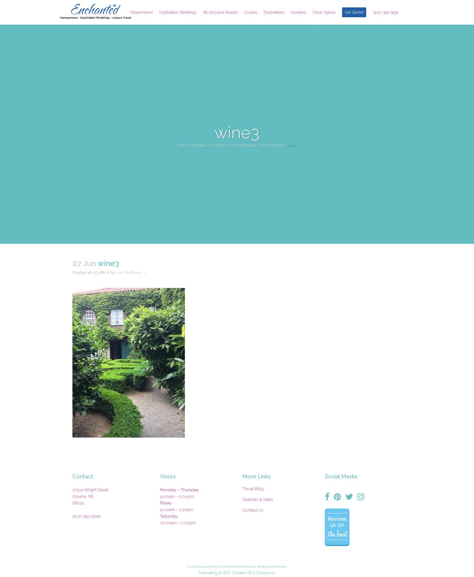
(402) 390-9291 (86, 516)
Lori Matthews (129, 272)
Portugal (198, 145)
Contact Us (252, 510)
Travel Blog (253, 488)
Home (183, 145)
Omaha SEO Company (253, 572)
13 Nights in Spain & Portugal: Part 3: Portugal (246, 145)
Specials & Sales (257, 499)
